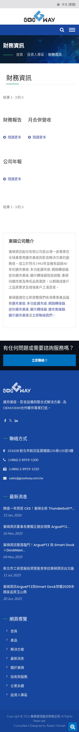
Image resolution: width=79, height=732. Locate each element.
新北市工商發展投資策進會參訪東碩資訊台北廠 (38, 568)
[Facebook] (5, 420)
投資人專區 (35, 54)
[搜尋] (61, 30)
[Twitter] (10, 420)
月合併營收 (39, 120)
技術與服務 (19, 677)
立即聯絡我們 (42, 315)
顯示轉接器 (38, 309)
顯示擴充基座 (19, 315)
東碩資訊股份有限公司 (45, 716)
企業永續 (17, 686)
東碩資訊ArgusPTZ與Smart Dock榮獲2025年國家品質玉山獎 (38, 589)
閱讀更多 (14, 137)
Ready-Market (56, 725)
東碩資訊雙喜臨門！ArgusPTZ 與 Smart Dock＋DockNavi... (38, 547)
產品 (14, 640)
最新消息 (17, 658)
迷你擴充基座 (19, 309)
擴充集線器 (56, 309)
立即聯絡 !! (39, 360)
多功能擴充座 (37, 303)
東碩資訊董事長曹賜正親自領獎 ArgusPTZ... (36, 526)
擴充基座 (18, 303)
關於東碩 (17, 667)
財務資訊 (55, 54)
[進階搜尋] (72, 726)
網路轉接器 (56, 303)
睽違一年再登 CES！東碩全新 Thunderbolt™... (39, 508)
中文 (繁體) (69, 4)
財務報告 (12, 120)
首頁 (19, 54)
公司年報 (12, 162)
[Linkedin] (16, 420)
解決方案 (17, 649)
